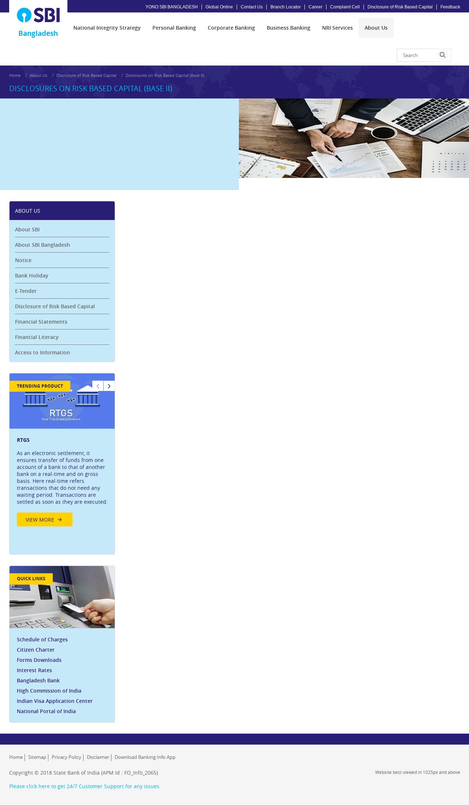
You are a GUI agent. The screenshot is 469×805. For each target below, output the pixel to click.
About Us (38, 75)
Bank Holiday (31, 275)
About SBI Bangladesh (42, 244)
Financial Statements (41, 321)
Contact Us (252, 7)
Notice (23, 260)
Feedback (450, 7)
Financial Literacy (37, 336)
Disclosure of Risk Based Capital (400, 7)
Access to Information (42, 352)
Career (315, 7)
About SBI (27, 229)
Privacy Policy (66, 757)
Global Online (219, 7)
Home (15, 75)
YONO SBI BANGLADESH (171, 7)
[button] (442, 55)
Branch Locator (285, 7)
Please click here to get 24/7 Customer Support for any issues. (85, 786)
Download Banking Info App (145, 757)
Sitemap (37, 757)
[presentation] (107, 28)
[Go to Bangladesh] (38, 15)
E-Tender (26, 290)
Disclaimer (98, 757)
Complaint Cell (345, 7)
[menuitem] (107, 28)
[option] (62, 451)
